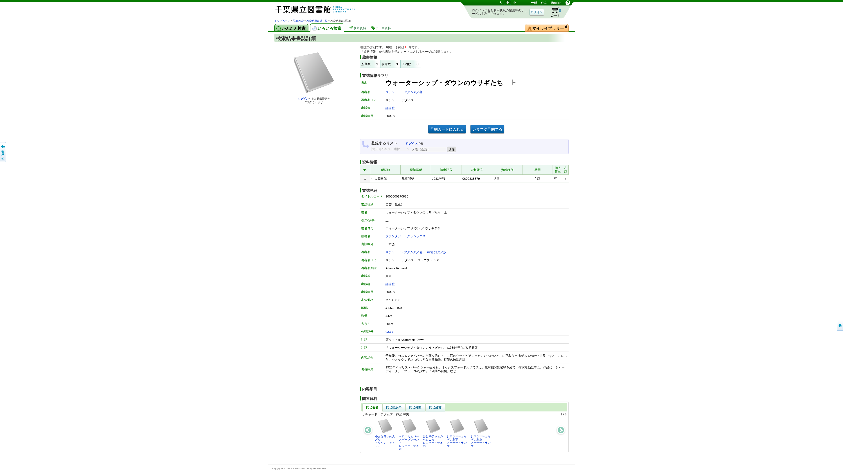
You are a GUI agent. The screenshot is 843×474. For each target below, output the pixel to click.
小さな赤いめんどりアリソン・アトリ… (385, 441)
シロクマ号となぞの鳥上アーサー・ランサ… (481, 441)
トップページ (282, 20)
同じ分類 (415, 407)
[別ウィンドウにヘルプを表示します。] (568, 2)
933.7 (389, 332)
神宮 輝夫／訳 (437, 252)
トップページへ (839, 325)
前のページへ (3, 152)
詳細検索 (298, 20)
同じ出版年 (394, 407)
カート (554, 12)
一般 (534, 2)
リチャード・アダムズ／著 (403, 92)
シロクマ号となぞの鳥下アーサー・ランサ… (457, 441)
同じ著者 (372, 407)
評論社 (390, 108)
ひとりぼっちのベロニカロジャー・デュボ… (433, 441)
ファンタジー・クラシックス (405, 236)
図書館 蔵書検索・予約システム (320, 9)
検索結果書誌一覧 (317, 20)
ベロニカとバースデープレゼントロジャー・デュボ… (409, 443)
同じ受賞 (435, 407)
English (556, 2)
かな (544, 2)
